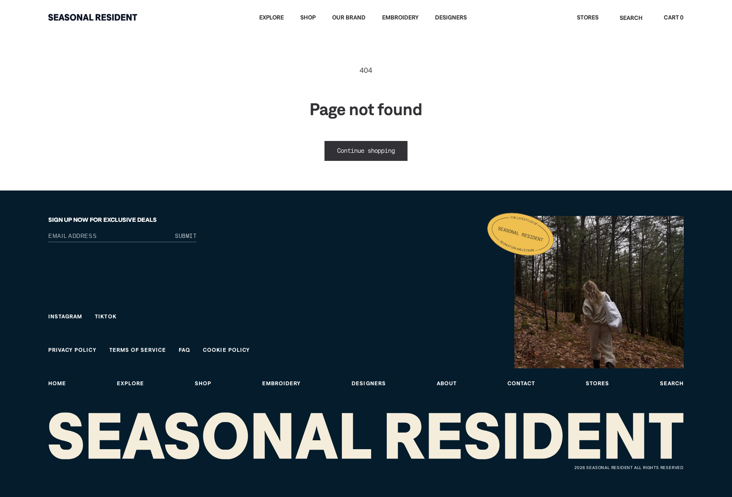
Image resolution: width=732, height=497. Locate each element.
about (447, 383)
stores (597, 383)
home (57, 383)
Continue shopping (366, 150)
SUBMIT (186, 235)
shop (203, 383)
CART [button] (674, 17)
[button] (274, 17)
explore (130, 383)
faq (184, 350)
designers (368, 383)
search (672, 383)
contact (521, 383)
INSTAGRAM (65, 316)
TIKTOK (105, 316)
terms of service (137, 350)
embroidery (281, 383)
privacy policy (72, 350)
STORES (588, 17)
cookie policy (226, 350)
